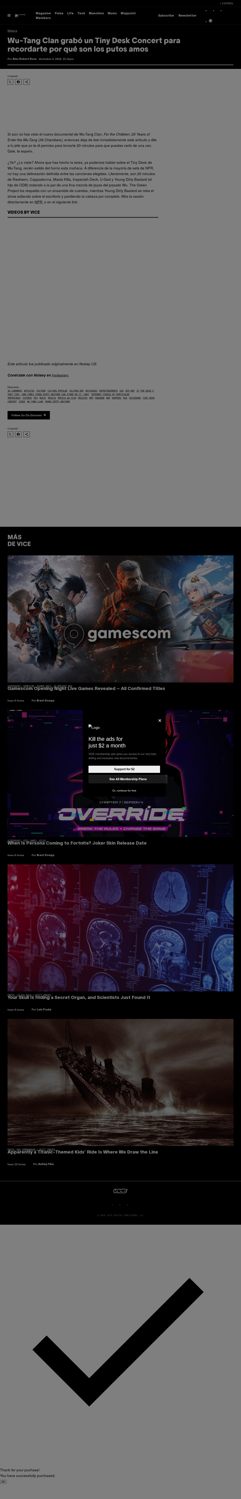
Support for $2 (124, 769)
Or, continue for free (124, 790)
